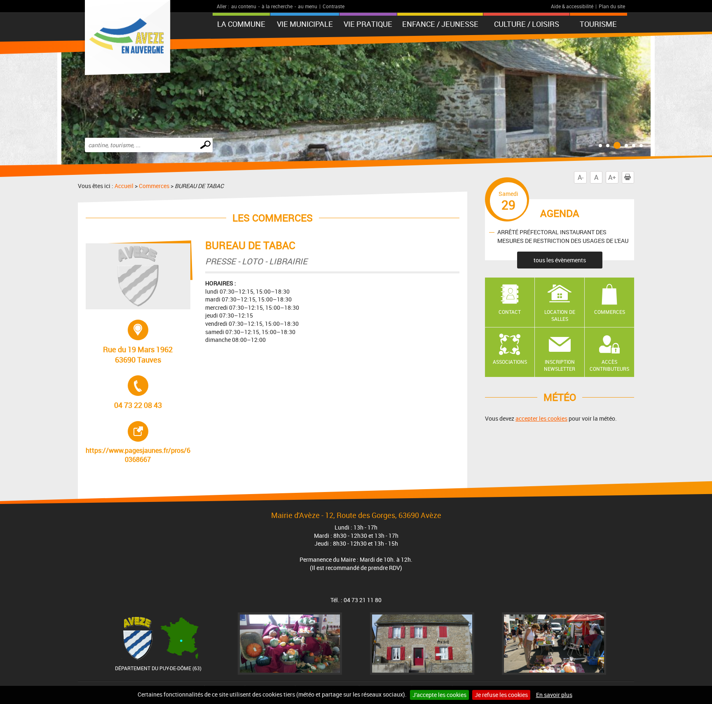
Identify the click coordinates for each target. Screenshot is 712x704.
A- (580, 177)
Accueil (124, 186)
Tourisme (598, 24)
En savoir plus (554, 695)
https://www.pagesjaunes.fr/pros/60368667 (138, 442)
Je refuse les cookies (501, 695)
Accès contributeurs (609, 365)
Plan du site (612, 6)
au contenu (243, 6)
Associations (510, 361)
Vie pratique (368, 24)
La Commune (241, 24)
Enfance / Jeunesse (440, 24)
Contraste (333, 6)
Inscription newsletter (559, 365)
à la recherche (277, 6)
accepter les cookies (541, 418)
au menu (307, 6)
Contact (510, 311)
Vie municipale (305, 24)
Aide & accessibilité (572, 6)
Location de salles (559, 315)
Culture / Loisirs (526, 24)
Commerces (154, 186)
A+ (612, 177)
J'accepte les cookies (439, 695)
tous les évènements (560, 260)
